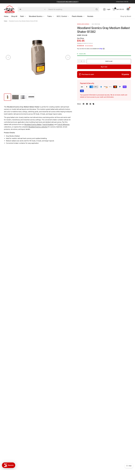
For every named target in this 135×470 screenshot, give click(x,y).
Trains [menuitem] (49, 16)
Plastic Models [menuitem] (77, 16)
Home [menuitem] (6, 16)
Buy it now (104, 66)
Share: (79, 104)
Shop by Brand (125, 16)
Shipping (79, 43)
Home (5, 21)
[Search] (96, 9)
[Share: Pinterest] (90, 104)
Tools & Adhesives (63, 124)
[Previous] (8, 57)
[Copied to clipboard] (93, 104)
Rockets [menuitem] (90, 16)
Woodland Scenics (83, 24)
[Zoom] (68, 27)
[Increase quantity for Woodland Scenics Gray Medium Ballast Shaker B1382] (84, 61)
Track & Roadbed (48, 124)
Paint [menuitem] (22, 16)
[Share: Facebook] (83, 104)
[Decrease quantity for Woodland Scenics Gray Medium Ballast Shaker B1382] (78, 61)
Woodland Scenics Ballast (32, 124)
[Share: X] (87, 104)
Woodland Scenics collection (38, 127)
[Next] (68, 57)
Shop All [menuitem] (14, 16)
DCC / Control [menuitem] (62, 16)
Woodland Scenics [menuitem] (35, 16)
